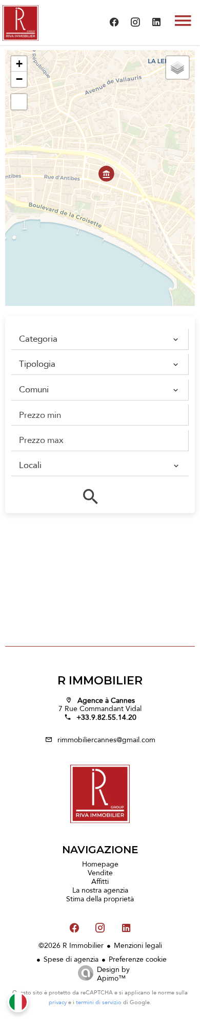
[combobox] (97, 339)
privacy (58, 1002)
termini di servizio (99, 1002)
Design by (113, 973)
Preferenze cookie (138, 959)
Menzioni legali (138, 945)
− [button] (19, 79)
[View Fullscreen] (19, 101)
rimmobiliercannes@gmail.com (106, 739)
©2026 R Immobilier (71, 945)
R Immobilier (100, 681)
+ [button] (19, 63)
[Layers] (177, 67)
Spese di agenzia (71, 959)
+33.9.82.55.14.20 (106, 717)
